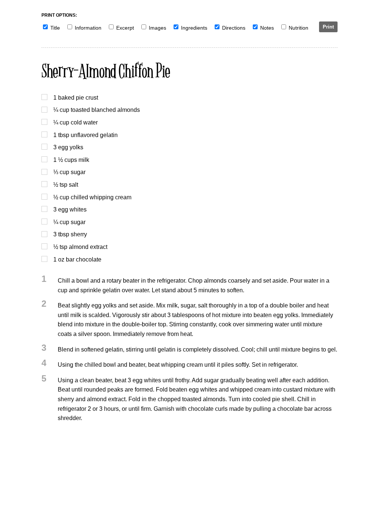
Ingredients (194, 28)
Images (157, 28)
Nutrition (298, 28)
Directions (233, 28)
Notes (267, 28)
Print (328, 27)
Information (88, 28)
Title (55, 28)
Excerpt (125, 28)
